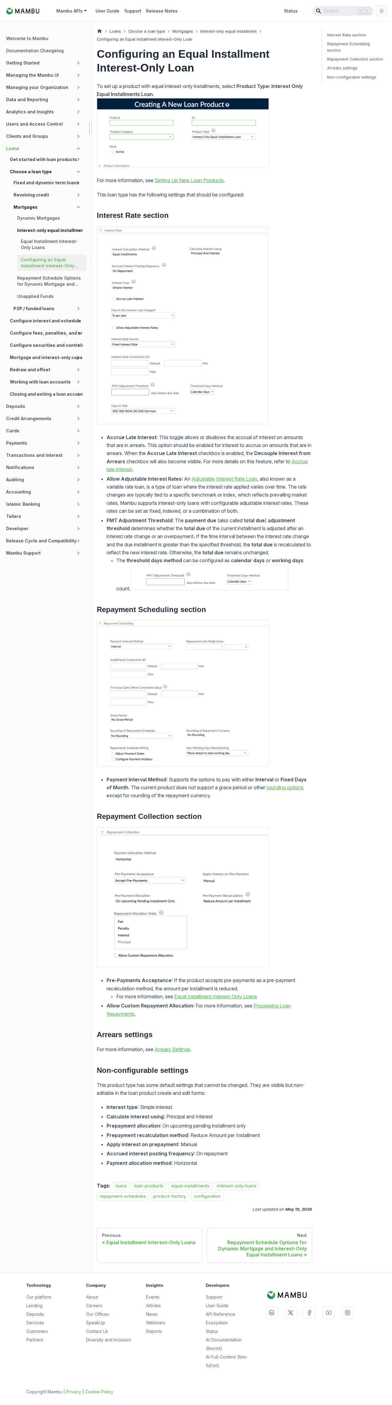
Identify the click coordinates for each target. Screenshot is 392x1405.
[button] (44, 63)
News (151, 1314)
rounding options (284, 787)
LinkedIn (272, 1313)
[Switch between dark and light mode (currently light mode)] (381, 11)
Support (132, 10)
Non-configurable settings (351, 77)
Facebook (309, 1313)
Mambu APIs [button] (69, 10)
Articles (153, 1305)
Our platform (38, 1297)
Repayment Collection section (355, 59)
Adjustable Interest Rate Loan (224, 479)
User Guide (107, 10)
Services (35, 1322)
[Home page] (99, 31)
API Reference (220, 1314)
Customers (37, 1331)
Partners (34, 1339)
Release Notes (162, 10)
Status (291, 10)
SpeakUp (95, 1322)
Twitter (291, 1313)
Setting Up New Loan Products (189, 180)
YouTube (328, 1313)
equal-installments (190, 1185)
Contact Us (97, 1331)
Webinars (155, 1322)
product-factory (169, 1196)
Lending (34, 1305)
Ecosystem (217, 1322)
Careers (94, 1305)
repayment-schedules (123, 1196)
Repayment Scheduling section (348, 47)
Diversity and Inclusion (108, 1339)
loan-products (149, 1185)
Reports (154, 1331)
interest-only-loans (236, 1185)
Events (153, 1297)
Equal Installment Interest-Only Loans (215, 996)
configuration (207, 1196)
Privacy (73, 1391)
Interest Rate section (346, 35)
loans (121, 1185)
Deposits (35, 1314)
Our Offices (97, 1314)
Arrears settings (342, 68)
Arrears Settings (172, 1049)
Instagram (347, 1313)
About (92, 1297)
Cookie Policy (99, 1391)
